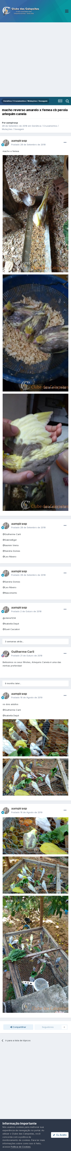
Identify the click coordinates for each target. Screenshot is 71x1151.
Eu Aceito (61, 1134)
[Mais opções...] (65, 143)
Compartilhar (19, 1027)
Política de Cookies (21, 1146)
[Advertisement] (35, 59)
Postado (28, 144)
